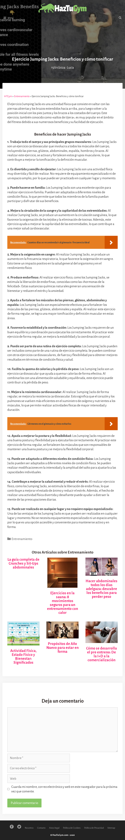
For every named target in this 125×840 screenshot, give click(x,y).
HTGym (8, 96)
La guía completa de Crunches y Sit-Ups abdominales (23, 563)
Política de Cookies (72, 828)
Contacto (41, 828)
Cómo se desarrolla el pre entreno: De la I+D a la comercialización (101, 654)
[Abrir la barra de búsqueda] (120, 18)
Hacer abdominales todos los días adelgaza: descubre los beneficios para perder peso (101, 589)
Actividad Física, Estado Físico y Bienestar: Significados (23, 657)
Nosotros (29, 828)
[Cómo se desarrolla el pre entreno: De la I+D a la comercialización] (101, 641)
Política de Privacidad (94, 828)
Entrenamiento (22, 96)
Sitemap (111, 828)
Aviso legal (54, 828)
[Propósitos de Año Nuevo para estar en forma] (62, 636)
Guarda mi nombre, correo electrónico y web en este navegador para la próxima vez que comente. (64, 789)
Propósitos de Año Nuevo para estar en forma (62, 648)
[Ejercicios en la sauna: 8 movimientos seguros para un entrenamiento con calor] (62, 585)
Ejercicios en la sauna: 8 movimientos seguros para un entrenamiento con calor (62, 603)
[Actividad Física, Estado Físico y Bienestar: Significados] (23, 643)
